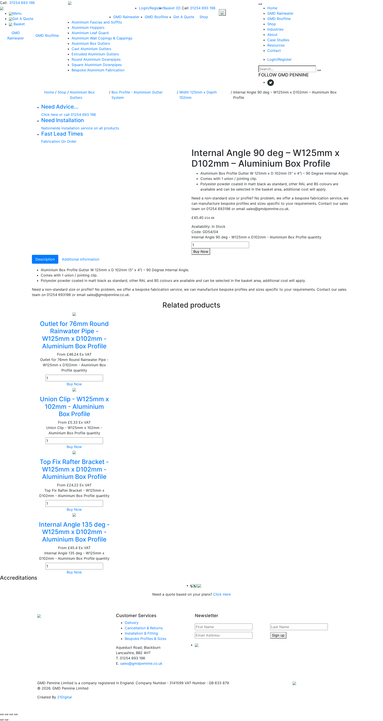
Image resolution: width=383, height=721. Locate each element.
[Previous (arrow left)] (2, 719)
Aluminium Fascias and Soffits (97, 22)
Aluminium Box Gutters (91, 43)
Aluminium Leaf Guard (90, 33)
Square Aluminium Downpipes (97, 64)
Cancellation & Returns (144, 628)
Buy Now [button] (74, 384)
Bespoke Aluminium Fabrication (98, 70)
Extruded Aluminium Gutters (95, 54)
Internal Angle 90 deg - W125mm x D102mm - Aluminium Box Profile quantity (256, 237)
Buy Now (200, 251)
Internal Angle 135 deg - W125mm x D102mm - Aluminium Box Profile (74, 532)
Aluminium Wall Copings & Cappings (102, 38)
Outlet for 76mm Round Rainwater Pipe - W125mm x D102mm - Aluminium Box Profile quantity (74, 364)
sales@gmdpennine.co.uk (141, 663)
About (272, 34)
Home (272, 8)
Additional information (80, 259)
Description (45, 259)
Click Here (222, 594)
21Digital (64, 697)
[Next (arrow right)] (6, 719)
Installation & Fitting (141, 633)
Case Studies (278, 40)
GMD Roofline (47, 35)
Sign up (278, 635)
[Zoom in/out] (2, 714)
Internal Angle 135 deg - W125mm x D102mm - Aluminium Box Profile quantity (74, 556)
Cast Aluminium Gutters (91, 49)
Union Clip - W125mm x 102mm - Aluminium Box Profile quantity (74, 430)
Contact (274, 50)
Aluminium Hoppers (88, 27)
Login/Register (151, 8)
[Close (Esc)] (16, 714)
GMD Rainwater (15, 35)
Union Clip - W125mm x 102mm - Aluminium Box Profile (74, 406)
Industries (275, 29)
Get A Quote (183, 17)
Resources (276, 45)
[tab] (45, 259)
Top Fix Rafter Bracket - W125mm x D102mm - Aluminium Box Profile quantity (74, 493)
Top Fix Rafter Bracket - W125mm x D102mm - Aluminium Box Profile (74, 469)
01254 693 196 (21, 2)
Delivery (132, 622)
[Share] (11, 714)
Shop (203, 17)
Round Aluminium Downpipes (96, 59)
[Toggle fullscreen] (6, 714)
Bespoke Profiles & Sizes (145, 638)
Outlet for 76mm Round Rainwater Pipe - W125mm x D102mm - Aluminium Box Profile (74, 335)
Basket (172, 8)
